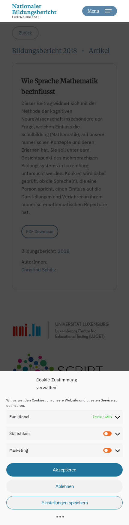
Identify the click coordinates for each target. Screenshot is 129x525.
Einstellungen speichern (64, 502)
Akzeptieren (64, 469)
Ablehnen (65, 486)
